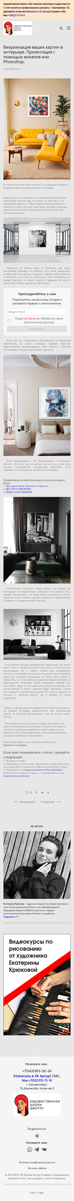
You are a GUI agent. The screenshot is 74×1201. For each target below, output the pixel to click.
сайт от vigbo (37, 1193)
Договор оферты (37, 1168)
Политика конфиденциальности (37, 1162)
